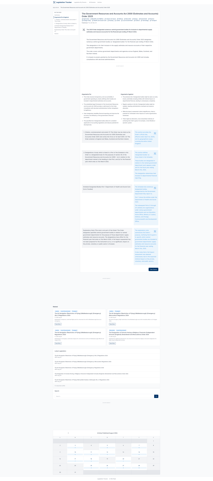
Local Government (127, 20)
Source (56, 33)
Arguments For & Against (61, 17)
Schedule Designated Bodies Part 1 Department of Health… (64, 26)
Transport (154, 20)
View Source (153, 269)
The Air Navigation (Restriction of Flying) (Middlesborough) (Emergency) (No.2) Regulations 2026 (81, 356)
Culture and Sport (111, 19)
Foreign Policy (87, 20)
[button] (80, 2)
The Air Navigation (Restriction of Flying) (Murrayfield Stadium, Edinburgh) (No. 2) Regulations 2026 (82, 380)
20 (123, 460)
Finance (151, 19)
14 (139, 453)
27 (123, 466)
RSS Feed (113, 479)
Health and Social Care (99, 20)
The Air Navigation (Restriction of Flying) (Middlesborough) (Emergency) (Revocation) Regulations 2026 (83, 362)
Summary (57, 15)
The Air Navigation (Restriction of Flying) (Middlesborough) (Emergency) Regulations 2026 (79, 368)
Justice (118, 20)
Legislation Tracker (102, 479)
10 (75, 453)
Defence (120, 19)
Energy (136, 19)
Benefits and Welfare (97, 19)
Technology (145, 20)
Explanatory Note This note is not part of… (64, 30)
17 (75, 460)
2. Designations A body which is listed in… (65, 23)
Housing (111, 20)
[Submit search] (156, 396)
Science (137, 20)
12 (107, 453)
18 (91, 460)
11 (91, 453)
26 (107, 466)
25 (91, 466)
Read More (58, 324)
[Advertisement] (120, 79)
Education (128, 19)
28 (139, 466)
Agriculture (56, 7)
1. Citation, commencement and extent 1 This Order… (65, 20)
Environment (143, 19)
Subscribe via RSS (60, 385)
